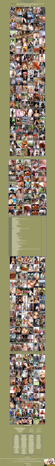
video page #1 (35, 3)
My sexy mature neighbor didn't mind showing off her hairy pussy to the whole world (21, 228)
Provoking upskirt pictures (14, 233)
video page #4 (18, 4)
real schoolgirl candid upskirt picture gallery (16, 218)
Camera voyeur (39, 429)
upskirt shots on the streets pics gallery (15, 222)
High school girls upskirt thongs (15, 235)
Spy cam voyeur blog (23, 459)
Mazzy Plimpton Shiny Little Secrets (15, 247)
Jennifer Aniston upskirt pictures (15, 232)
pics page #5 (31, 3)
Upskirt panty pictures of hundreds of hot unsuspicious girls (17, 242)
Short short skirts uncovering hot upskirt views (16, 245)
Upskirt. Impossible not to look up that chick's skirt (16, 224)
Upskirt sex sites (2, 458)
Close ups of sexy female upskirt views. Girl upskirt (16, 246)
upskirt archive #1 (26, 4)
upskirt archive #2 (31, 4)
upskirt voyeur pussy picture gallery (15, 248)
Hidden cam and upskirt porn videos (16, 458)
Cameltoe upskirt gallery (14, 225)
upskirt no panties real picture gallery (15, 221)
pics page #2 (21, 3)
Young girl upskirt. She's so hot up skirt (15, 240)
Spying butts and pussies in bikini (15, 237)
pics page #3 (24, 3)
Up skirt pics (38, 430)
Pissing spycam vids (20, 429)
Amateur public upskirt (27, 458)
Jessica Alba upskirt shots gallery (15, 250)
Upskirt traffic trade (27, 463)
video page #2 (38, 3)
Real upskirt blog (22, 458)
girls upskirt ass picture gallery (15, 252)
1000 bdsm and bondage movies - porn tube (23, 461)
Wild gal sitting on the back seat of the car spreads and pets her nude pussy (19, 243)
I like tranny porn (15, 461)
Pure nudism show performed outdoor (15, 244)
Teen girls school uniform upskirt (15, 220)
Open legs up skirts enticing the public (15, 229)
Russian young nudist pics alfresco (15, 230)
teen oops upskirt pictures (14, 236)
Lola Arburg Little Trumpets (14, 255)
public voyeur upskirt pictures (15, 226)
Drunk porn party (31, 430)
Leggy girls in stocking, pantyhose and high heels (35, 461)
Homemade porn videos (32, 458)
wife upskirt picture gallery (14, 217)
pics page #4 (28, 3)
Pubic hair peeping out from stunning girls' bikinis (16, 239)
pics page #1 (17, 3)
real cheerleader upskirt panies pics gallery (16, 241)
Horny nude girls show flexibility (15, 254)
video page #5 (22, 4)
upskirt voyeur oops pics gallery (15, 238)
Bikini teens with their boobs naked (15, 234)
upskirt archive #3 (36, 4)
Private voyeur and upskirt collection (8, 458)
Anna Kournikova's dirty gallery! (15, 223)
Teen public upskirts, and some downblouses (16, 231)
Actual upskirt (31, 429)
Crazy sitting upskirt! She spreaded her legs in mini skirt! (17, 249)
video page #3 (42, 3)
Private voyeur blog (29, 459)
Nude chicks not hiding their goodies (15, 227)
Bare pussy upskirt (14, 219)
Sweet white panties (20, 430)
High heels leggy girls (20, 428)
